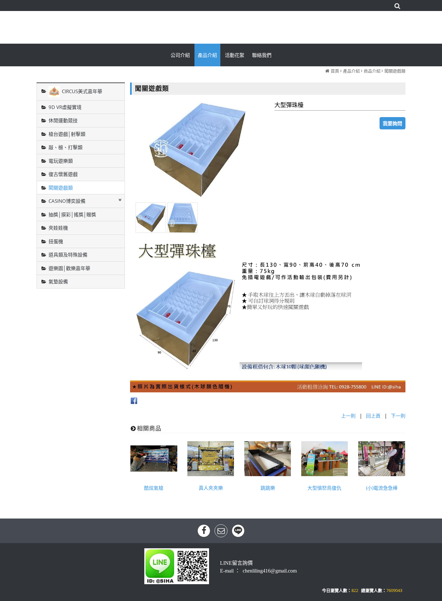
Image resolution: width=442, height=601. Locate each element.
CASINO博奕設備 (67, 201)
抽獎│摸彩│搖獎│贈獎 (72, 214)
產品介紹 (351, 71)
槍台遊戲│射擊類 (67, 134)
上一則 (348, 415)
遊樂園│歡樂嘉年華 (69, 268)
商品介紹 (372, 71)
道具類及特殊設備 (68, 254)
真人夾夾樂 (211, 488)
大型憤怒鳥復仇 (324, 488)
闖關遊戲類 (394, 71)
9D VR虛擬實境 (65, 107)
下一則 (398, 415)
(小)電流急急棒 (382, 488)
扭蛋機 (56, 241)
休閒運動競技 (63, 120)
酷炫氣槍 (153, 488)
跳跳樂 (267, 488)
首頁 (335, 71)
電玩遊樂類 (61, 161)
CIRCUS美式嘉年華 (82, 91)
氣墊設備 (58, 281)
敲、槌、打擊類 (66, 147)
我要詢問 (392, 123)
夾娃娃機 (58, 227)
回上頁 (373, 415)
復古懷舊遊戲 (63, 174)
